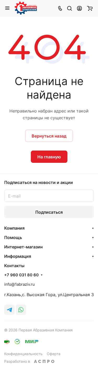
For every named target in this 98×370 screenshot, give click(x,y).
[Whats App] (21, 310)
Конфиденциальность (23, 353)
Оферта (53, 353)
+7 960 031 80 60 (21, 275)
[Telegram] (9, 310)
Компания (14, 228)
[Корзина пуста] (90, 8)
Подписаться (49, 212)
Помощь (13, 237)
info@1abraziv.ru (19, 284)
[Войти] (79, 8)
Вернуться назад (49, 136)
